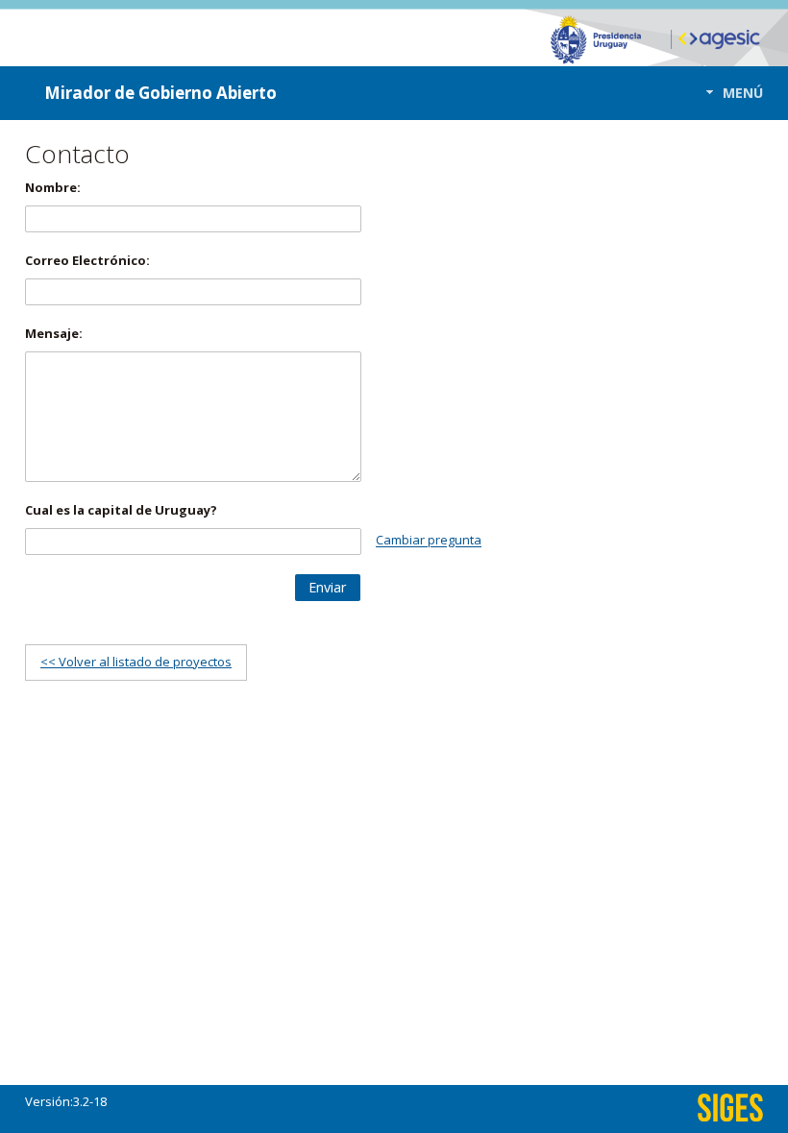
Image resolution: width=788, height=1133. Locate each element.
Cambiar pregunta (428, 540)
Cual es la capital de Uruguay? (121, 509)
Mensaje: (54, 333)
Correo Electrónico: (87, 260)
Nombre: (53, 187)
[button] (729, 92)
